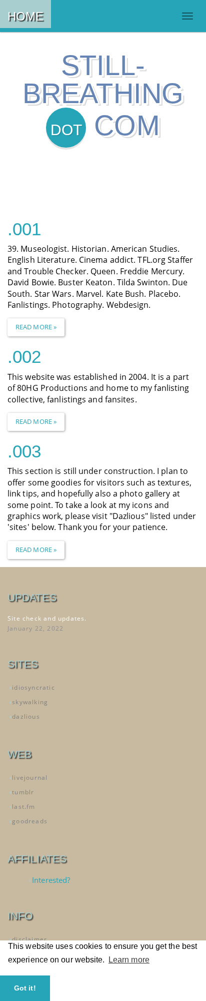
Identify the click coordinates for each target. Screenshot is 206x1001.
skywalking (30, 702)
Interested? (51, 880)
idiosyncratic (33, 687)
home (26, 16)
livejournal (30, 777)
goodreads (30, 821)
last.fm (23, 806)
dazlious (26, 716)
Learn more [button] (129, 959)
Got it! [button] (25, 988)
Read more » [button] (36, 326)
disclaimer (29, 939)
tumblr (23, 792)
